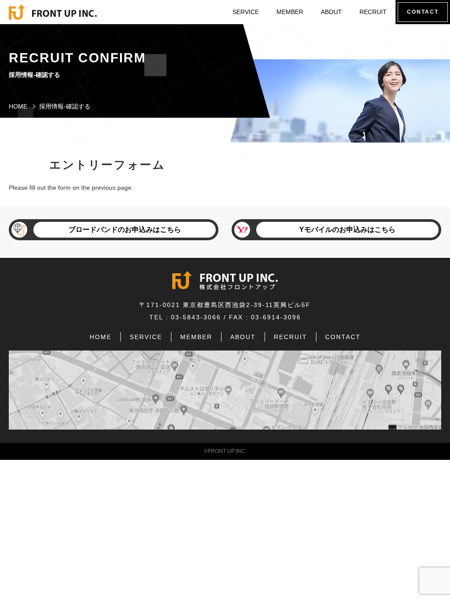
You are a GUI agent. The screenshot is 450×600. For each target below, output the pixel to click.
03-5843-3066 (196, 317)
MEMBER (289, 11)
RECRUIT (373, 11)
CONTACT (343, 336)
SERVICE (245, 11)
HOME (18, 106)
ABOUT (331, 11)
